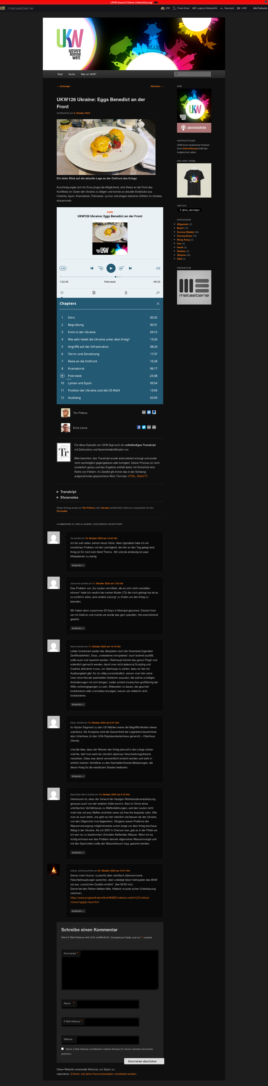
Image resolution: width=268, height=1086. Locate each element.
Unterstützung (189, 148)
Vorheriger (63, 86)
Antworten (78, 565)
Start (60, 74)
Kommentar (71, 953)
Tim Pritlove (88, 507)
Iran (179, 243)
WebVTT (142, 476)
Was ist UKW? (88, 74)
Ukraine (105, 507)
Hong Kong (183, 239)
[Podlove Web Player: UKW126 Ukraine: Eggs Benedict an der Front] (110, 305)
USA (179, 258)
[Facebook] (138, 427)
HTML (131, 476)
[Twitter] (143, 427)
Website (68, 1039)
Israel (180, 247)
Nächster (157, 86)
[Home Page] (148, 427)
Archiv (72, 74)
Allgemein (183, 224)
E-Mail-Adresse (73, 1021)
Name (69, 1003)
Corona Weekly (185, 232)
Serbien (181, 251)
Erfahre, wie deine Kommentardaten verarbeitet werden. (104, 1074)
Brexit (180, 228)
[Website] (143, 412)
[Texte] (153, 427)
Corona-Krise (184, 235)
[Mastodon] (148, 412)
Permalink (62, 511)
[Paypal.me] (153, 412)
